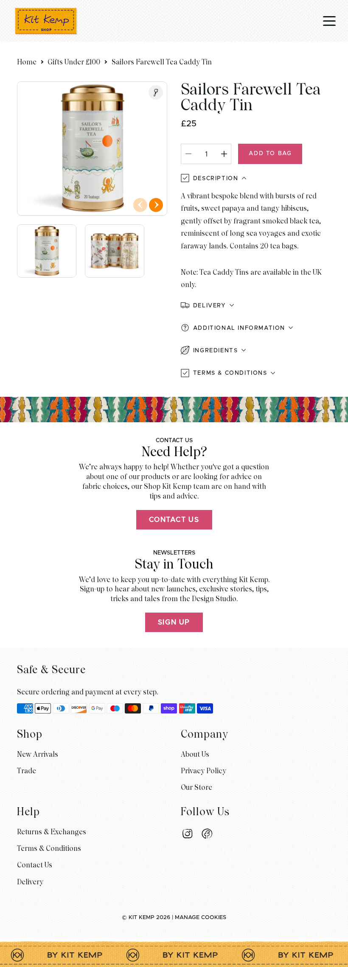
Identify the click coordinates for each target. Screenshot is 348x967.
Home (26, 62)
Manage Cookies (200, 917)
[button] (256, 306)
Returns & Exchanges (51, 832)
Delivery (30, 882)
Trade (26, 771)
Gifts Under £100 (74, 62)
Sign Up (174, 622)
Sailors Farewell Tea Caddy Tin (162, 62)
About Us (195, 754)
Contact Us (174, 519)
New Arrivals (37, 754)
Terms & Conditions (49, 848)
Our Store (196, 787)
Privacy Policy (203, 771)
